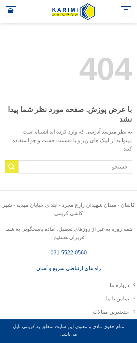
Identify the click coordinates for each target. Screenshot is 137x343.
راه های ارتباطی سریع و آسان (68, 268)
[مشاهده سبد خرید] (11, 11)
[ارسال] (11, 166)
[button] (126, 11)
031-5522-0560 (69, 252)
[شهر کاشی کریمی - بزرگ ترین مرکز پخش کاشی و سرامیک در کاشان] (73, 11)
